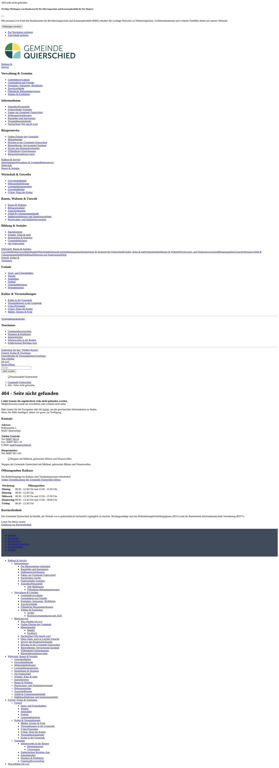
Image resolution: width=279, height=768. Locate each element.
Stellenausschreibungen (20, 115)
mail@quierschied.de (20, 445)
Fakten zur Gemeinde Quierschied (25, 112)
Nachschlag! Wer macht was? (23, 124)
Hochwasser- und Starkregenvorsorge (27, 219)
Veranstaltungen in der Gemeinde (25, 303)
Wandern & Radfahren (19, 334)
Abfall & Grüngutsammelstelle (23, 213)
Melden (31, 630)
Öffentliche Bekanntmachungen (24, 91)
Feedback (32, 633)
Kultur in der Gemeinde (20, 300)
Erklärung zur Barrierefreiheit (16, 524)
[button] (6, 65)
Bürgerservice (21, 618)
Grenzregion (33, 749)
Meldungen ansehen (12, 26)
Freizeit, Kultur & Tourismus (22, 700)
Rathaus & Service (17, 560)
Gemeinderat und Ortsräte (21, 82)
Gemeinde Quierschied (19, 382)
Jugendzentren (15, 231)
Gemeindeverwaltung (19, 79)
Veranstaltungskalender (19, 121)
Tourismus (19, 740)
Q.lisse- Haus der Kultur (20, 192)
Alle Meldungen (35, 586)
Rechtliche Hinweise (18, 544)
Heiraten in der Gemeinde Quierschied (27, 142)
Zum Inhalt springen (18, 35)
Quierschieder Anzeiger (20, 109)
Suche (46, 409)
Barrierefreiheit (15, 547)
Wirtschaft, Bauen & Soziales (23, 656)
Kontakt (12, 535)
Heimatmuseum (16, 287)
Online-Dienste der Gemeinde (23, 136)
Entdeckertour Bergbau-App (22, 343)
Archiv (30, 612)
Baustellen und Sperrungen (21, 118)
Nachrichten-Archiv (31, 578)
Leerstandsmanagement (20, 186)
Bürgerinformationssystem (21, 154)
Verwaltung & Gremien (26, 592)
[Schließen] (2, 16)
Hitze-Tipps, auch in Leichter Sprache (40, 639)
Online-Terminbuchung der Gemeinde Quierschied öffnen (30, 479)
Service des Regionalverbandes (24, 148)
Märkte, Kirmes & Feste (20, 311)
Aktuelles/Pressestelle (19, 106)
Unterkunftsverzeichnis (19, 331)
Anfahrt (12, 549)
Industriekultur (15, 337)
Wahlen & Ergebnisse (19, 94)
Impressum (13, 538)
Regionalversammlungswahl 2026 (44, 615)
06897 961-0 (12, 439)
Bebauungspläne (16, 207)
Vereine (12, 276)
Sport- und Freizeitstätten (20, 273)
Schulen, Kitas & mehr (19, 234)
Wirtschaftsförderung (18, 183)
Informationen (21, 563)
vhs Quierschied (16, 243)
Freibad (12, 281)
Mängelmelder (15, 139)
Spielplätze (13, 278)
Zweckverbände (16, 88)
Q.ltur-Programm (16, 306)
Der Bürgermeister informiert (35, 566)
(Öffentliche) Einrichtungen (22, 151)
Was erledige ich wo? (31, 621)
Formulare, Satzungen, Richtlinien (25, 85)
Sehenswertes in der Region (22, 340)
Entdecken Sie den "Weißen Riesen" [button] (20, 350)
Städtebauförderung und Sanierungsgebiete (30, 216)
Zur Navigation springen (20, 32)
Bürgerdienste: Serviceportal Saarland (27, 145)
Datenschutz (14, 541)
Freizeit (18, 702)
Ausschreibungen (17, 210)
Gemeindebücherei (17, 240)
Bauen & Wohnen (17, 205)
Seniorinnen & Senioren (20, 237)
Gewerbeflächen (16, 189)
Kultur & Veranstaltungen (27, 720)
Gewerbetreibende (17, 180)
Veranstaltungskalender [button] (13, 318)
